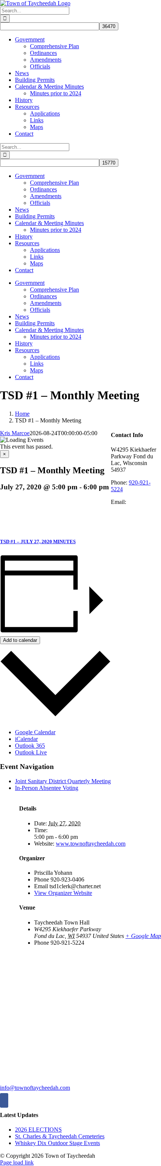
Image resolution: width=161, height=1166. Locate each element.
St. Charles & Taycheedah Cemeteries (59, 1136)
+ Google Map (143, 936)
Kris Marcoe (15, 433)
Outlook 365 (30, 745)
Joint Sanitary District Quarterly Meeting (63, 781)
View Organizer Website (63, 893)
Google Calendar (35, 732)
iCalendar (26, 739)
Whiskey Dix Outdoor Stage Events (57, 1143)
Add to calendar (20, 640)
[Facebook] (4, 1100)
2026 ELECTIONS (38, 1129)
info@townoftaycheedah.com (35, 1088)
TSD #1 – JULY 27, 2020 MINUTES (38, 541)
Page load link (17, 1162)
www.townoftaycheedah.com (90, 843)
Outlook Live (31, 752)
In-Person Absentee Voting (46, 788)
